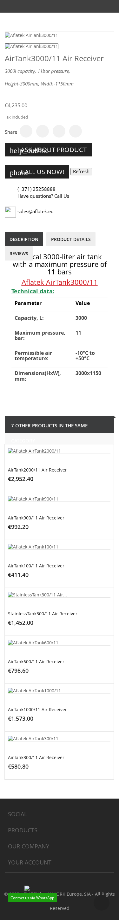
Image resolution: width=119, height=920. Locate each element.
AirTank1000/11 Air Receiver (37, 709)
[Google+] (59, 131)
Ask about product (48, 150)
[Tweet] (42, 131)
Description (24, 239)
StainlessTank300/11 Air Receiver (42, 614)
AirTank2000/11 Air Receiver (37, 470)
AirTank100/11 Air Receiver (36, 566)
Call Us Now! (37, 172)
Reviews (19, 253)
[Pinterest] (75, 131)
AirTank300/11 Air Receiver (36, 757)
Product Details (71, 239)
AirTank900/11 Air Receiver (36, 518)
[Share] (26, 131)
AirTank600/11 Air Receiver (36, 662)
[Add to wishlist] (84, 494)
